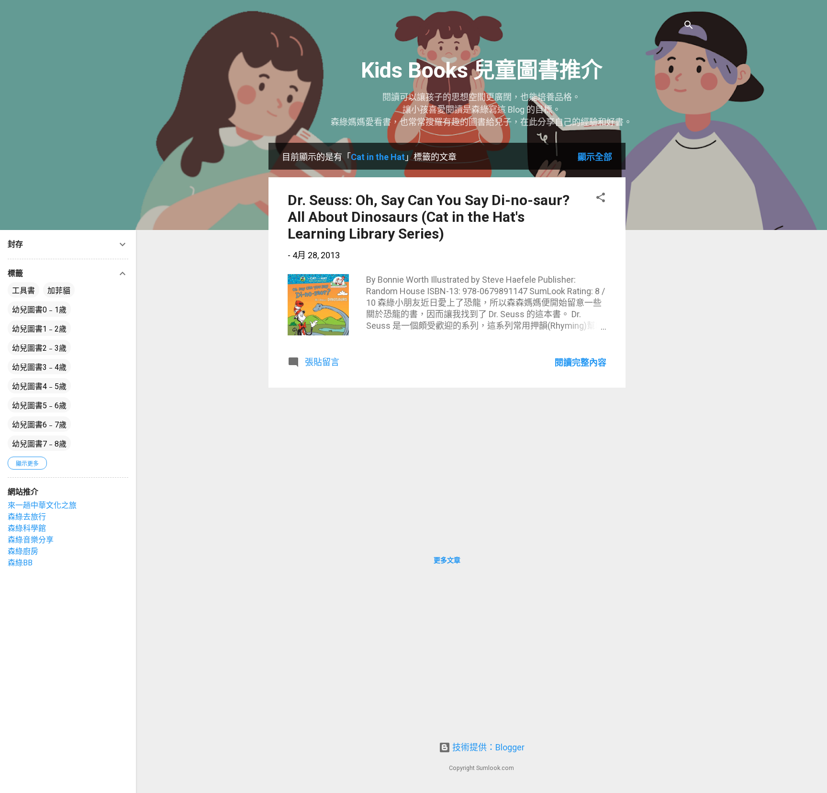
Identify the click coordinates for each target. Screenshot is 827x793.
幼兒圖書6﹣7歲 (39, 424)
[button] (600, 199)
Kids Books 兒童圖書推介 (482, 70)
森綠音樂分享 (31, 539)
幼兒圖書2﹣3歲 (39, 348)
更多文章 (447, 560)
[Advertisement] (663, 286)
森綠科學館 (27, 528)
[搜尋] (688, 26)
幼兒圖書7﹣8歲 (39, 443)
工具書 (23, 290)
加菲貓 (58, 290)
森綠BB (20, 562)
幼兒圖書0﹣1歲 (39, 309)
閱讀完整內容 (580, 362)
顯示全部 (595, 157)
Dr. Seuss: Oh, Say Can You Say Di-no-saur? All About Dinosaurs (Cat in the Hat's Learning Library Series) (429, 217)
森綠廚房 (23, 551)
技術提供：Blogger (487, 747)
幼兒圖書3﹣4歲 (39, 367)
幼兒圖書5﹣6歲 (39, 405)
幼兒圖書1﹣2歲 (39, 328)
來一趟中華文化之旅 (42, 505)
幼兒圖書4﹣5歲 (39, 386)
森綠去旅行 (27, 516)
